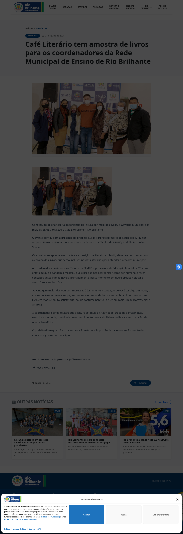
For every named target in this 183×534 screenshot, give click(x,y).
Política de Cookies (27, 529)
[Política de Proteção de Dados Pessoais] (20, 519)
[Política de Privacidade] (50, 517)
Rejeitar (123, 514)
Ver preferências (161, 514)
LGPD (39, 529)
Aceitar (86, 514)
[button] (177, 499)
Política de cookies (11, 529)
